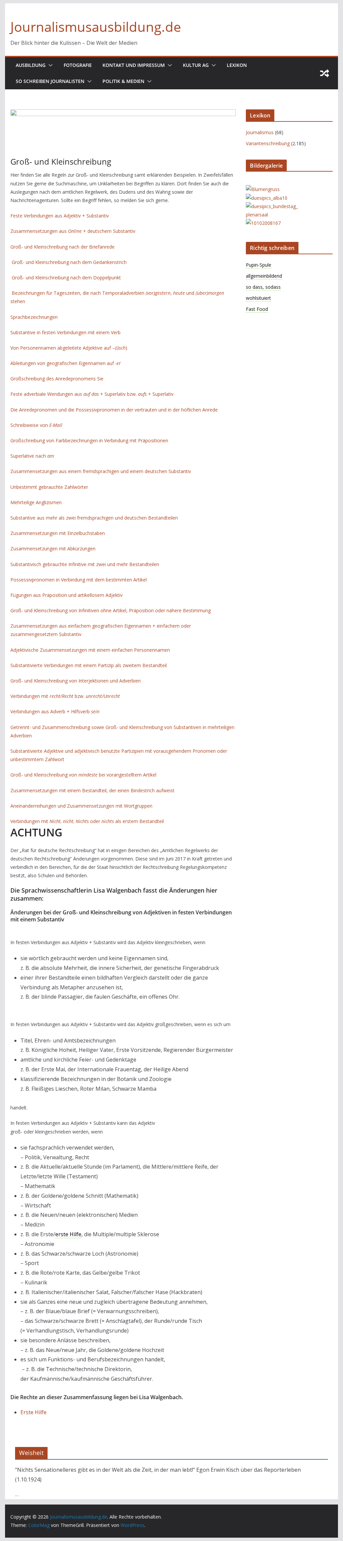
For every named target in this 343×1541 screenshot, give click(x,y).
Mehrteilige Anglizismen (36, 502)
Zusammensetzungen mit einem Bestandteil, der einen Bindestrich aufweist (92, 790)
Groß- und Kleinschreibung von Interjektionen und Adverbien (75, 680)
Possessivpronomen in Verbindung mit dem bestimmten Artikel (78, 579)
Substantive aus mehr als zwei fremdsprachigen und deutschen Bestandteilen (94, 518)
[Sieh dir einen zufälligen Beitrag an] (325, 73)
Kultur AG (196, 65)
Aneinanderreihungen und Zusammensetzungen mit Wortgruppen (81, 806)
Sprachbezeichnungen (34, 317)
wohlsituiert (258, 298)
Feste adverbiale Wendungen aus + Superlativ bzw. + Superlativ (92, 394)
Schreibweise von (36, 425)
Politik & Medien (123, 81)
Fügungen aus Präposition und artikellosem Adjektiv (66, 595)
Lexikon (237, 65)
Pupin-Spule (258, 265)
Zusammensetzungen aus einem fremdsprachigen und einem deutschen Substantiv (101, 471)
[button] (49, 65)
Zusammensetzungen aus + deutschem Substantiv (72, 231)
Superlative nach (32, 456)
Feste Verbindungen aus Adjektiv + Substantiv (59, 215)
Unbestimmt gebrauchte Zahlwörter (49, 487)
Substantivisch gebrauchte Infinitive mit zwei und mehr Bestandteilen (84, 564)
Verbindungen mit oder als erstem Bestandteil (87, 821)
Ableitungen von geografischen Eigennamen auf (65, 363)
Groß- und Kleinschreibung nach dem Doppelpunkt (66, 277)
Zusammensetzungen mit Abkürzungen (52, 548)
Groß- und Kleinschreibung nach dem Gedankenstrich (69, 262)
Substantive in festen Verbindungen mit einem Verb (65, 332)
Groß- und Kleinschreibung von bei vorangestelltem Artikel (83, 775)
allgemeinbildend (264, 276)
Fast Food (257, 309)
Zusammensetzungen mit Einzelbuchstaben (57, 533)
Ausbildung (31, 65)
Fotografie (78, 65)
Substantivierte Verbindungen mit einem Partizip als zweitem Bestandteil (88, 665)
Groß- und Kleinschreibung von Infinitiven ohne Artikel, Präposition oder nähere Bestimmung (110, 610)
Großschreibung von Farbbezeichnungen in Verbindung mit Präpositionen (89, 440)
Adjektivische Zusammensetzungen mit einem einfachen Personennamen (90, 650)
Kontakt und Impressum (133, 65)
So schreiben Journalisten (50, 81)
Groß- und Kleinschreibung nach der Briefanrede (63, 247)
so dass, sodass (263, 287)
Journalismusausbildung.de (95, 26)
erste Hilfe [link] (68, 1234)
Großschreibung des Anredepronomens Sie (57, 378)
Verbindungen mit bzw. (65, 696)
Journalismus (260, 132)
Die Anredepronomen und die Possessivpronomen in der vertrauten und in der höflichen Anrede (114, 409)
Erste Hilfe (33, 1412)
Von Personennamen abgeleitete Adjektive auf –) (68, 348)
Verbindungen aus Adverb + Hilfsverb (54, 711)
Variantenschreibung (268, 143)
